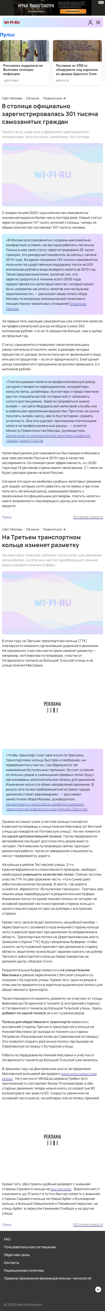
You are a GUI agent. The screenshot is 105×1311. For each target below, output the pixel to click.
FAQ (7, 1239)
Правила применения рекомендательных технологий (47, 1278)
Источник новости (88, 516)
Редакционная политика (24, 1270)
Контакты (11, 1262)
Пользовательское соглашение (30, 1247)
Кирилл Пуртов (30, 440)
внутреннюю (61, 1188)
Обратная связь (17, 1254)
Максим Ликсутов (72, 808)
